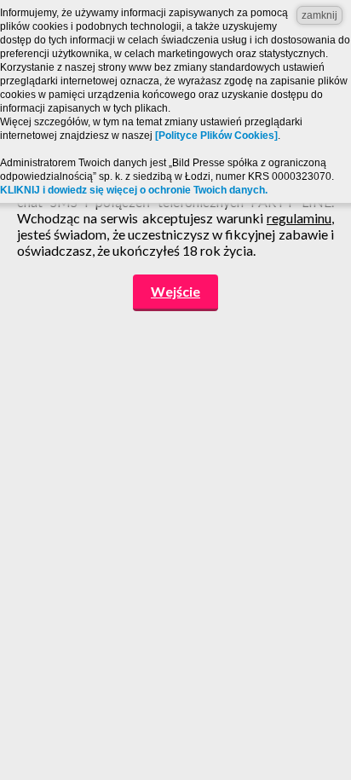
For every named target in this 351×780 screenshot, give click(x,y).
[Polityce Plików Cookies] (216, 136)
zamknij (319, 15)
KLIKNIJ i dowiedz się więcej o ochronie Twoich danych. (134, 190)
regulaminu (299, 218)
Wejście (175, 291)
